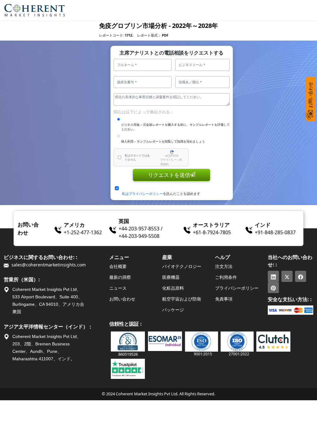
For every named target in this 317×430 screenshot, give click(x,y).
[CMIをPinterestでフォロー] (273, 287)
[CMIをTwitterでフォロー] (287, 276)
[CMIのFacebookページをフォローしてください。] (300, 276)
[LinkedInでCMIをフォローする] (273, 276)
